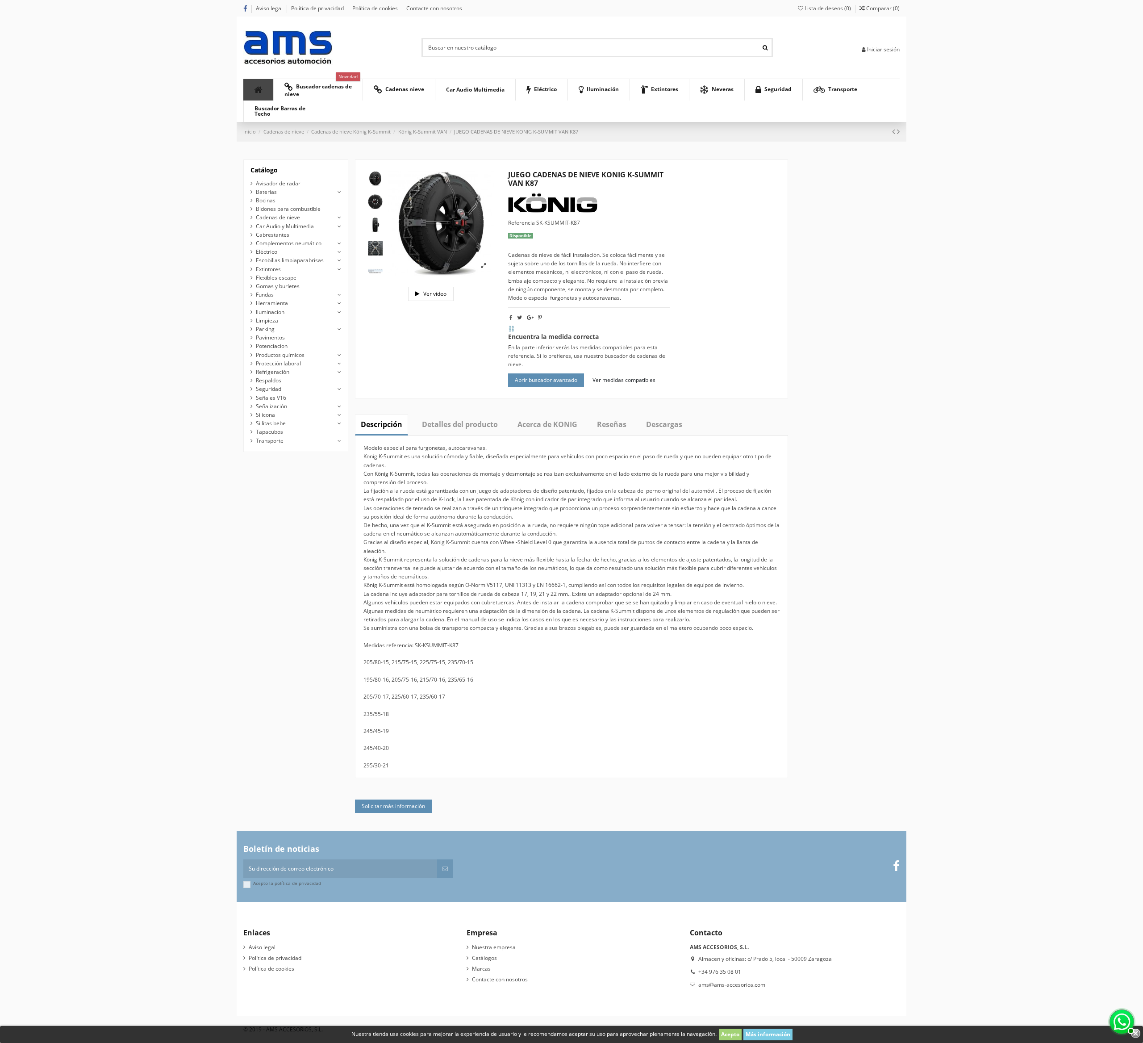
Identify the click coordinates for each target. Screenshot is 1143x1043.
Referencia (521, 222)
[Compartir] (511, 317)
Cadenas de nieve (278, 217)
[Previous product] (894, 131)
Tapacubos (269, 432)
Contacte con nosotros (434, 8)
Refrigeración (272, 372)
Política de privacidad (318, 8)
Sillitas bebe (271, 423)
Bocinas (265, 200)
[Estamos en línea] (1120, 1020)
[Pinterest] (540, 317)
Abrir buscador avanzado (546, 380)
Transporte (270, 440)
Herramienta (272, 303)
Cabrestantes (272, 235)
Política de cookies (375, 8)
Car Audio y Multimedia (285, 226)
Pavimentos (270, 337)
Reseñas (611, 424)
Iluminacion (270, 312)
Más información (768, 1034)
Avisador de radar (278, 183)
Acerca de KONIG (547, 424)
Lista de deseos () (827, 8)
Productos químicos (280, 355)
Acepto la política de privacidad (287, 883)
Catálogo (264, 170)
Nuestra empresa (494, 947)
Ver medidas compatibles (623, 380)
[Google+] (530, 317)
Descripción (381, 424)
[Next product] (898, 131)
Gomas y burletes (278, 286)
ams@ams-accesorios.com (731, 985)
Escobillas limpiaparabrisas (290, 260)
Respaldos (268, 380)
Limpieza (267, 320)
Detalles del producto (460, 424)
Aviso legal (270, 8)
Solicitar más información (393, 806)
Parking (265, 329)
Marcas (481, 968)
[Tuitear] (519, 317)
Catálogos (484, 958)
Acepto (730, 1034)
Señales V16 (271, 398)
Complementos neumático (288, 243)
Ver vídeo (434, 293)
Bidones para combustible (288, 209)
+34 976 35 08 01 (719, 972)
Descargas (664, 424)
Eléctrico (266, 252)
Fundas (265, 294)
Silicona (265, 415)
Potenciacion (272, 346)
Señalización (271, 406)
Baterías (266, 192)
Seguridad (268, 389)
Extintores (268, 269)
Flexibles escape (276, 277)
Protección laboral (278, 363)
